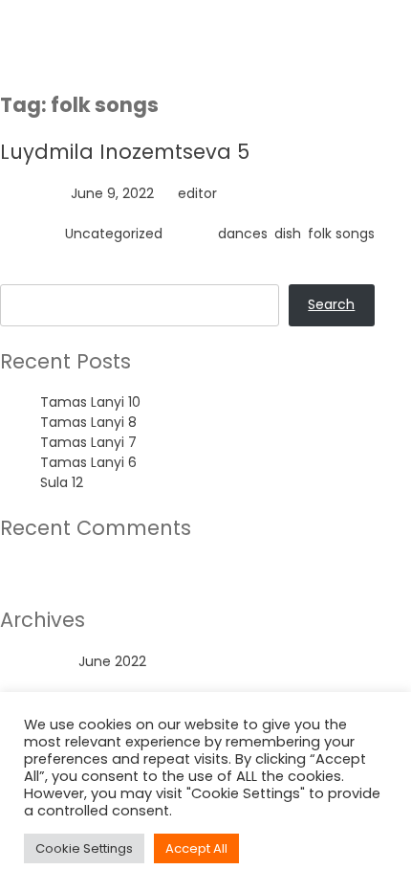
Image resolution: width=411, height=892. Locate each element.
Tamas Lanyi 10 (90, 402)
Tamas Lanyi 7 (88, 442)
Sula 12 (61, 482)
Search (23, 273)
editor (197, 193)
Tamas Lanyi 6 (88, 462)
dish (287, 233)
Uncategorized (113, 233)
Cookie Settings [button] (84, 848)
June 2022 (112, 661)
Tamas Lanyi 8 (88, 422)
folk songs (341, 233)
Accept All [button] (196, 848)
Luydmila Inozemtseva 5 (124, 152)
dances (243, 233)
